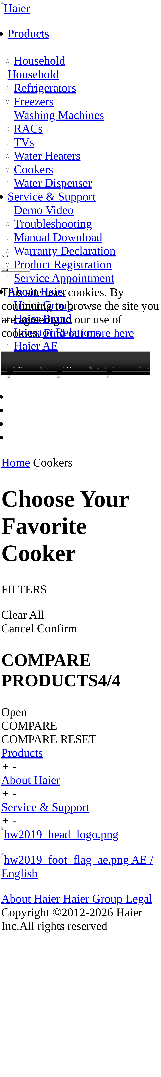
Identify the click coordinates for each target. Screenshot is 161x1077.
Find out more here (88, 332)
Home (15, 462)
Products (22, 752)
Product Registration (63, 264)
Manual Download (58, 237)
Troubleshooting (53, 223)
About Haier (30, 779)
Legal (138, 898)
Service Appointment (64, 277)
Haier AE (36, 345)
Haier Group (94, 898)
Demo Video (44, 210)
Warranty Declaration (65, 250)
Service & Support (45, 807)
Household (39, 60)
